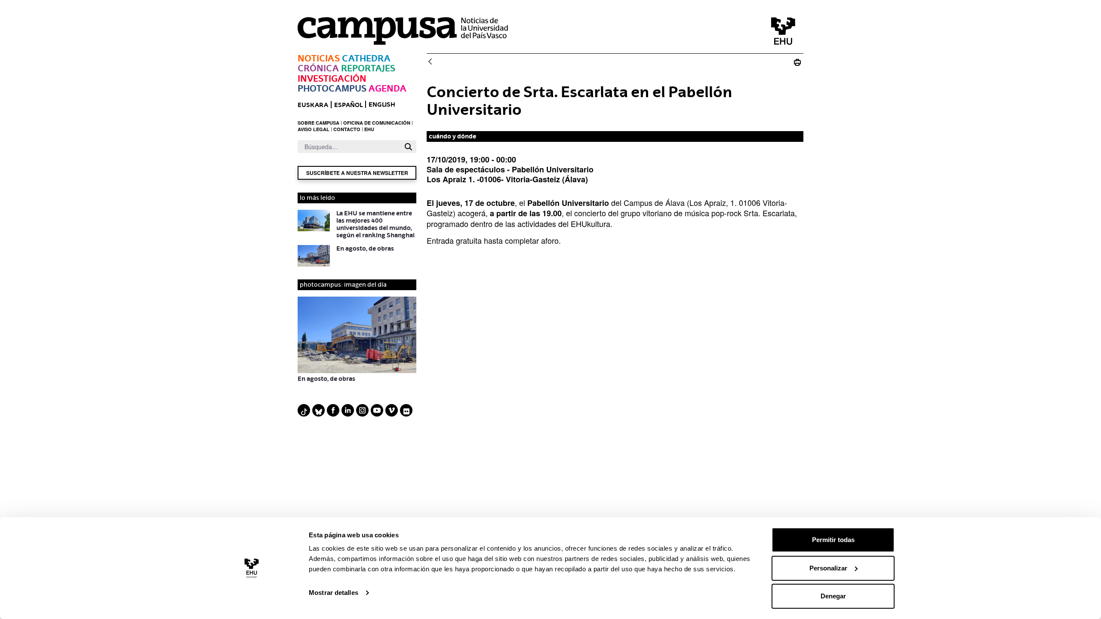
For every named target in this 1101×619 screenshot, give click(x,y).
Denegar (833, 596)
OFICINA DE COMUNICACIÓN (376, 123)
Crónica (318, 68)
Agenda (387, 88)
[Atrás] (430, 62)
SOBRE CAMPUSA (318, 123)
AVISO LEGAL (313, 129)
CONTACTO (346, 129)
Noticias (319, 58)
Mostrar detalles (333, 592)
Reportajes (368, 68)
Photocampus (332, 88)
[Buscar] (408, 147)
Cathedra (366, 58)
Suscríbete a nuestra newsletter (357, 173)
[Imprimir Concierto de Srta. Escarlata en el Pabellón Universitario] (797, 62)
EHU (369, 129)
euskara (313, 104)
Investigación (332, 78)
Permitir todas (833, 539)
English (382, 104)
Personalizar (828, 568)
